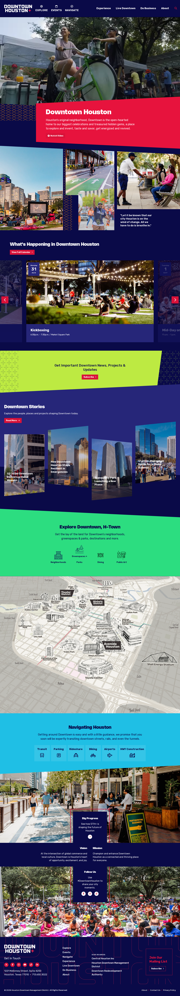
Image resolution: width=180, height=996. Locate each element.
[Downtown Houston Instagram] (90, 894)
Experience (103, 8)
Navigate (68, 956)
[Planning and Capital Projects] (90, 837)
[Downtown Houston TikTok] (96, 894)
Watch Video (56, 136)
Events (66, 952)
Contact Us (155, 990)
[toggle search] (176, 8)
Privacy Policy (169, 990)
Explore (67, 948)
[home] (18, 8)
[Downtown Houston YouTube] (25, 965)
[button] (4, 299)
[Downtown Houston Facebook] (83, 894)
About (165, 8)
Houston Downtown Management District (30, 990)
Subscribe (89, 377)
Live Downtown (125, 8)
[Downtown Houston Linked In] (37, 965)
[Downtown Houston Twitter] (6, 965)
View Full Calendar (21, 252)
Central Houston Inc (103, 958)
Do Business (148, 8)
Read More (11, 420)
